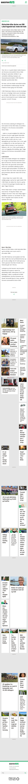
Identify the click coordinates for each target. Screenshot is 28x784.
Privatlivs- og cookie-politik (14, 766)
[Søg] (25, 772)
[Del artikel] (5, 60)
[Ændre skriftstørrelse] (2, 60)
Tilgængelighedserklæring (14, 769)
